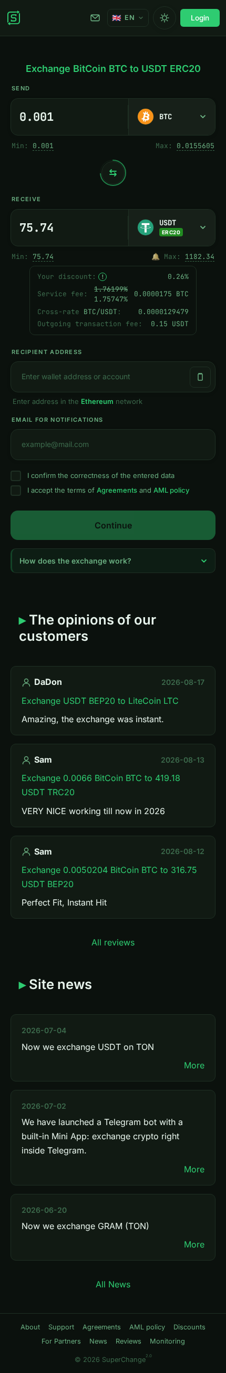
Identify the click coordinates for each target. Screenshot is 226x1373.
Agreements (117, 490)
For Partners (61, 1341)
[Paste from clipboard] (200, 377)
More (194, 1065)
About (30, 1327)
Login (200, 18)
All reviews (113, 942)
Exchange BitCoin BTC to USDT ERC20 (113, 68)
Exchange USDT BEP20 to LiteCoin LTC (100, 700)
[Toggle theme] (164, 17)
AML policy (171, 490)
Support (96, 18)
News (98, 1341)
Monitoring (167, 1341)
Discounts (189, 1327)
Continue (113, 525)
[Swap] (113, 172)
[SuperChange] (13, 18)
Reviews (128, 1341)
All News (113, 1284)
